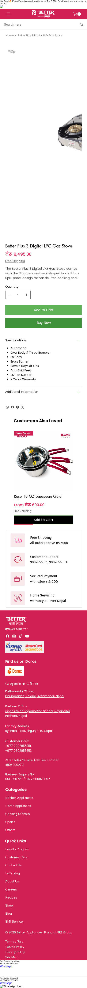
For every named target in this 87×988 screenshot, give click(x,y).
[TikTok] (20, 636)
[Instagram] (14, 636)
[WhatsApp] (7, 407)
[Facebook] (12, 407)
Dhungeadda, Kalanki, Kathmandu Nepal (34, 696)
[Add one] (26, 295)
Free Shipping (22, 511)
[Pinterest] (17, 407)
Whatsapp (6, 966)
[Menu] (8, 14)
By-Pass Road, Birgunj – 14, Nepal (29, 731)
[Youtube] (27, 636)
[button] (77, 14)
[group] (43, 478)
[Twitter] (22, 407)
